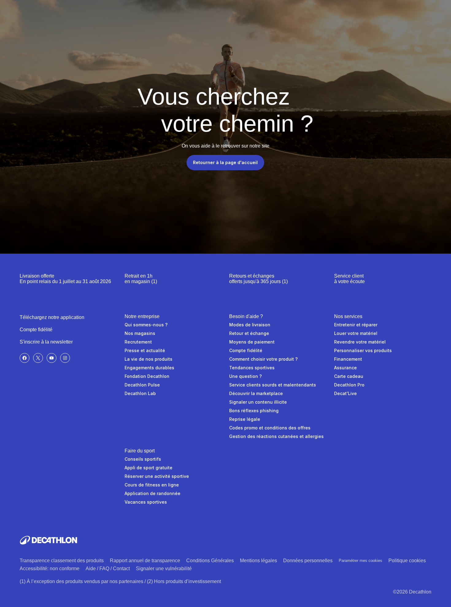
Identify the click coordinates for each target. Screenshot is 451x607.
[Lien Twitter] (38, 358)
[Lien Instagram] (65, 358)
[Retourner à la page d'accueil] (48, 540)
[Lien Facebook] (24, 358)
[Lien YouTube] (51, 358)
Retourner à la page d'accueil (225, 162)
